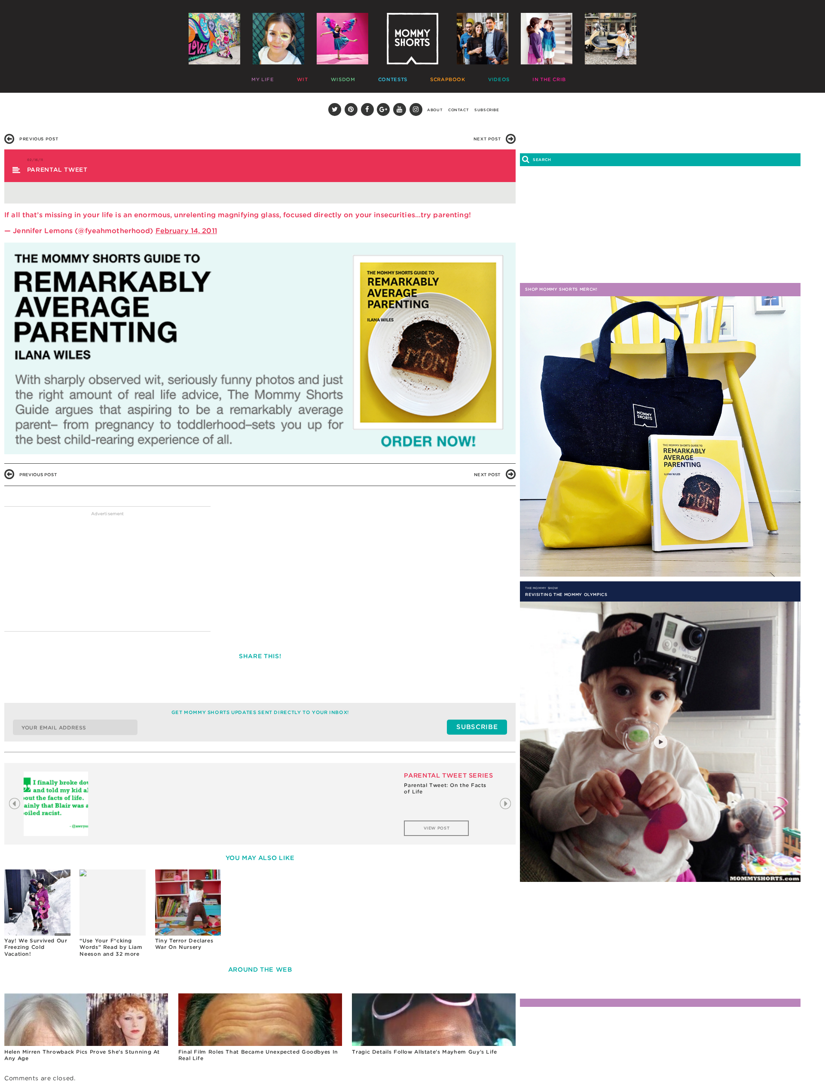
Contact (458, 110)
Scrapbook (393, 77)
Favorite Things (516, 77)
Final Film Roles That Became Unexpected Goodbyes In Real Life (258, 1055)
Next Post (487, 139)
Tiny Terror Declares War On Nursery (184, 944)
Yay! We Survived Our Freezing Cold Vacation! (35, 947)
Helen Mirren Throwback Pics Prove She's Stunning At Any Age (82, 1055)
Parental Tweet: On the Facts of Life (445, 788)
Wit (288, 77)
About (435, 110)
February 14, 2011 (186, 230)
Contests (352, 77)
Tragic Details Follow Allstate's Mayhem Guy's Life (424, 1052)
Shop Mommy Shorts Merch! (561, 289)
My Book (562, 77)
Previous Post (38, 139)
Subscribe (486, 110)
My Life (260, 77)
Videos (431, 77)
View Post (437, 828)
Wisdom (316, 77)
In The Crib (467, 77)
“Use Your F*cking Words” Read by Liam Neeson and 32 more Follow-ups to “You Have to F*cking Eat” (110, 947)
